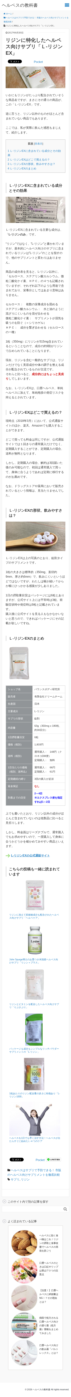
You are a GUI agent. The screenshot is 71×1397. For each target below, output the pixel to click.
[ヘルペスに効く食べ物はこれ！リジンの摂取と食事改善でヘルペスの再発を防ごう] (24, 1243)
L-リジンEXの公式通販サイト (30, 855)
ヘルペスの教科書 (20, 5)
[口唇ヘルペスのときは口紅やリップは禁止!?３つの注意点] (24, 1270)
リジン (25, 1179)
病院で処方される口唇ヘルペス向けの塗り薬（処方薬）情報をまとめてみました (48, 1325)
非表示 (38, 143)
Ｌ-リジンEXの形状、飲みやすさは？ (31, 163)
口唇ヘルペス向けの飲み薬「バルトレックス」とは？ (48, 1349)
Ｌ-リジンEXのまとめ (22, 168)
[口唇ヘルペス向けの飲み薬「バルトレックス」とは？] (24, 1353)
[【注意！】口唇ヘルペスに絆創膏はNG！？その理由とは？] (24, 1298)
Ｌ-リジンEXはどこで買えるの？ (29, 159)
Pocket (38, 61)
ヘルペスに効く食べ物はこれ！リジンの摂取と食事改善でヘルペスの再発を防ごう (48, 1243)
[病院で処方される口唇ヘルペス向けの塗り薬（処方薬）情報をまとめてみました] (24, 1325)
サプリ (15, 1179)
